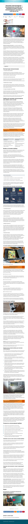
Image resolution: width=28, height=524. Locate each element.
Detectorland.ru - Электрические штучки (14, 0)
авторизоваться (17, 517)
